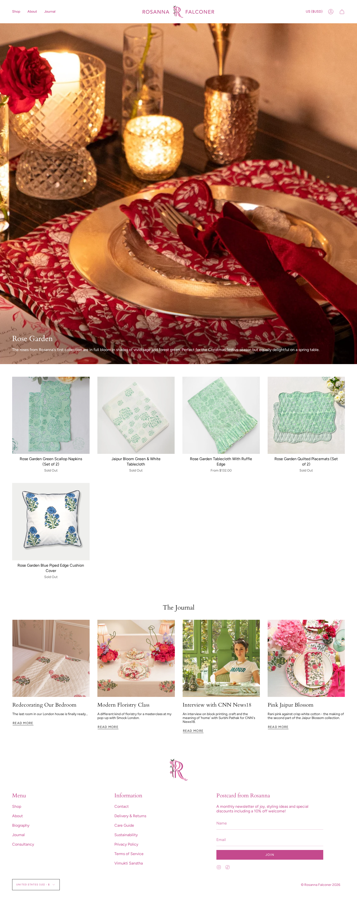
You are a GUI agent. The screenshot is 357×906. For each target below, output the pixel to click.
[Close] (260, 413)
